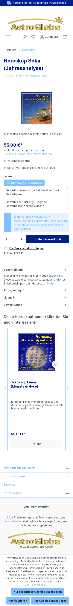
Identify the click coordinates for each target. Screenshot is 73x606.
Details (36, 444)
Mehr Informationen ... (36, 584)
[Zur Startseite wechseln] (36, 23)
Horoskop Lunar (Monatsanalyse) (24, 384)
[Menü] (8, 36)
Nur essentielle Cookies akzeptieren (38, 591)
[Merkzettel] (33, 36)
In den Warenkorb (48, 239)
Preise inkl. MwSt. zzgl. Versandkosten (28, 153)
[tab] (35, 276)
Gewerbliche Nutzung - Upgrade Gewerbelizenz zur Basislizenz (26, 203)
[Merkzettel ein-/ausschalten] (55, 364)
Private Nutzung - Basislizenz (24, 182)
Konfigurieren (18, 600)
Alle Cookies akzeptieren (50, 600)
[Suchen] (24, 36)
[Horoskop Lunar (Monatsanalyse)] (36, 352)
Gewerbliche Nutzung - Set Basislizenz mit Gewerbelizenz (32, 192)
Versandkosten (13, 521)
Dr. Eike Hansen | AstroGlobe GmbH (26, 75)
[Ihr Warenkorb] (65, 36)
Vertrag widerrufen (36, 506)
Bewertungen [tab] (13, 304)
